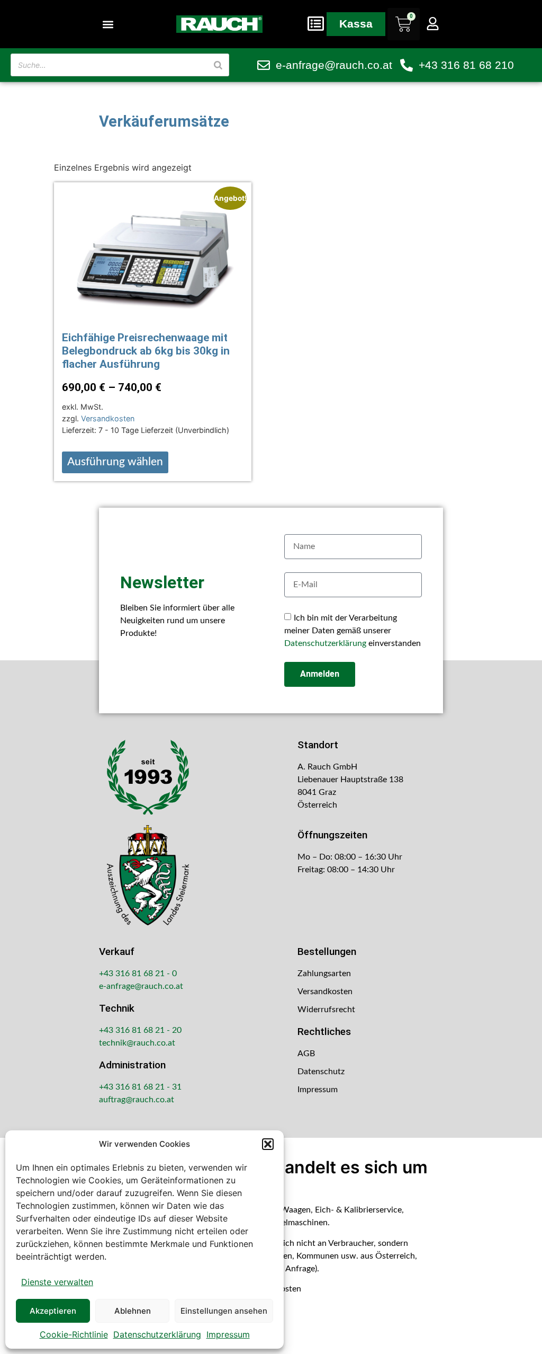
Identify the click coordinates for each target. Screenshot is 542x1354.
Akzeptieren (53, 1311)
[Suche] (218, 65)
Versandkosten (107, 418)
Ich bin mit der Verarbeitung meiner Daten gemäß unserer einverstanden (352, 631)
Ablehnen (132, 1311)
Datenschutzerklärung (157, 1334)
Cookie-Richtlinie (74, 1334)
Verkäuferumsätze (164, 121)
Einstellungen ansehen (223, 1311)
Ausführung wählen (115, 461)
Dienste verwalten (57, 1282)
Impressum (228, 1334)
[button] (268, 1144)
